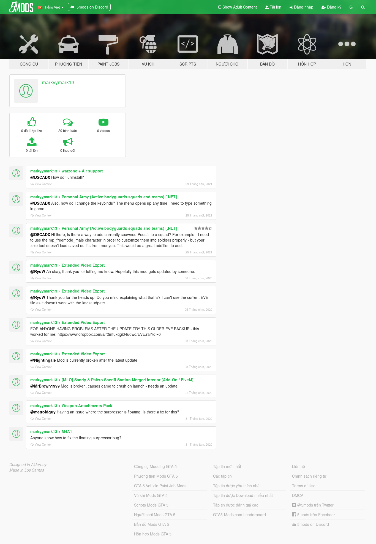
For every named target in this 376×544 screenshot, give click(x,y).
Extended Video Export (83, 265)
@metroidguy (43, 412)
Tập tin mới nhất (227, 466)
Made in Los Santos (26, 470)
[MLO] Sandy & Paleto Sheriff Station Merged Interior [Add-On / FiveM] (128, 379)
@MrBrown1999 (45, 386)
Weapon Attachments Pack (87, 405)
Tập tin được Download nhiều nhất (243, 495)
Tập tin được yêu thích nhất (237, 485)
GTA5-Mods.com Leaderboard (239, 514)
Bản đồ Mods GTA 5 (151, 524)
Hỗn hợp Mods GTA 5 (152, 534)
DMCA (297, 495)
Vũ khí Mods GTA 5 (151, 495)
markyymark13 (58, 82)
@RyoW (37, 271)
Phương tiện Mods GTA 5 (156, 476)
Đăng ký (333, 7)
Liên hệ (298, 466)
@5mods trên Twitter (315, 505)
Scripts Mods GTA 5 (151, 505)
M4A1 (67, 431)
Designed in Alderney (28, 464)
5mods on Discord (312, 524)
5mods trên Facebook (316, 514)
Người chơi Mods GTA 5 (154, 514)
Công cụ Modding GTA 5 (155, 466)
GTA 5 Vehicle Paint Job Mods (160, 485)
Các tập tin (222, 476)
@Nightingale (43, 360)
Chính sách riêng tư (309, 476)
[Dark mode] (351, 7)
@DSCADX (40, 177)
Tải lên (275, 7)
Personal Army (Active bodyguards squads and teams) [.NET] (119, 196)
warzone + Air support (82, 171)
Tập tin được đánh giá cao (235, 505)
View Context (43, 184)
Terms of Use (303, 485)
